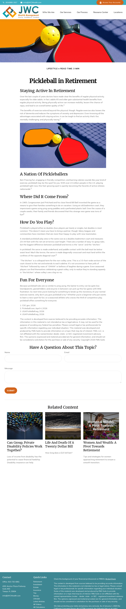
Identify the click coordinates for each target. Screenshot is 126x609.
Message (9, 368)
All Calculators (39, 607)
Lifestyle (36, 599)
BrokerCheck (111, 579)
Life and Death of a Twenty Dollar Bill (59, 444)
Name (7, 352)
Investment (37, 584)
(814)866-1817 (11, 2)
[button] (48, 12)
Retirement (37, 582)
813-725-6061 (13, 582)
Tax (34, 593)
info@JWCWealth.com (32, 2)
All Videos (37, 604)
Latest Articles (39, 601)
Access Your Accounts (111, 2)
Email (66, 352)
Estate (36, 587)
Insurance (37, 590)
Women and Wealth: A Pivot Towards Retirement (99, 446)
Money (36, 596)
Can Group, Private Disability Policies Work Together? (24, 446)
